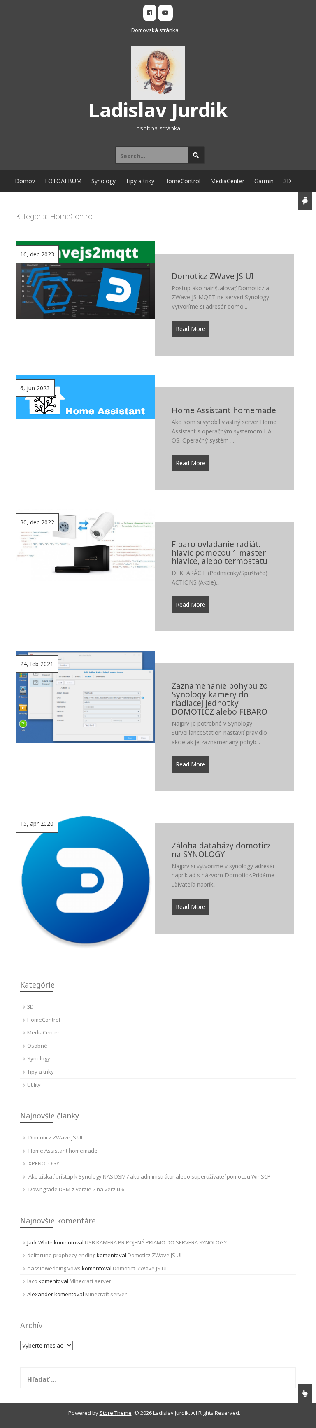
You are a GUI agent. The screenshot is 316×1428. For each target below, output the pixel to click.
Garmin (264, 181)
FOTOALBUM (63, 181)
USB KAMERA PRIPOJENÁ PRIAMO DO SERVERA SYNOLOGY (156, 1242)
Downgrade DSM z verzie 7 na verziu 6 (76, 1189)
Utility (34, 1084)
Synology (103, 181)
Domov (25, 181)
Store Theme (116, 1412)
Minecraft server (90, 1281)
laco (32, 1281)
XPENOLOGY (43, 1163)
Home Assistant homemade (63, 1150)
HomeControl (182, 181)
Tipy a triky (139, 181)
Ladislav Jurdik (158, 110)
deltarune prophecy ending (61, 1255)
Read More (190, 329)
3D (287, 181)
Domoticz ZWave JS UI (55, 1137)
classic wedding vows (54, 1268)
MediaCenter (227, 181)
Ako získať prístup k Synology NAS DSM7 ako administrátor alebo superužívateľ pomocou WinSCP (149, 1176)
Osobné (37, 1045)
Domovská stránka (155, 30)
